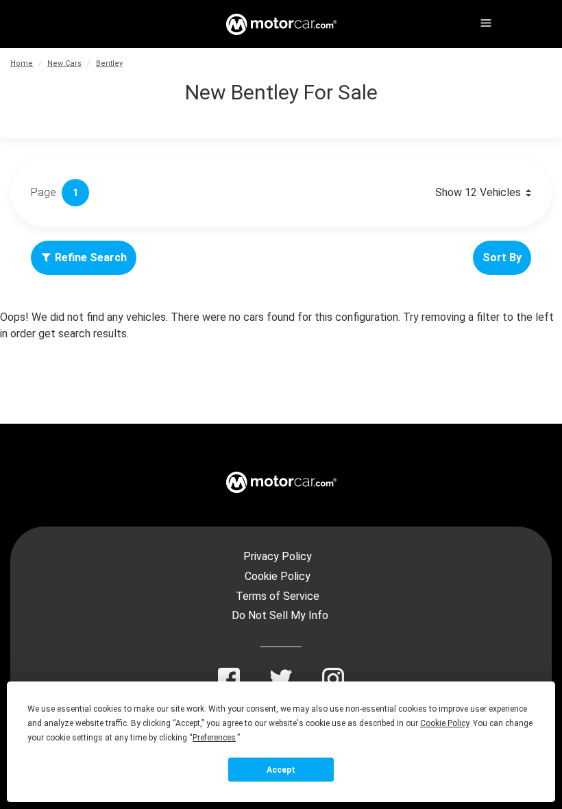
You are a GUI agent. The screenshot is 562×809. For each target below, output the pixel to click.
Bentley (109, 63)
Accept (281, 770)
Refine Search (91, 257)
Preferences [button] (214, 737)
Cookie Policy (277, 576)
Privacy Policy (277, 556)
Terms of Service (277, 596)
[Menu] (484, 20)
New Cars (64, 63)
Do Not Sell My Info (280, 615)
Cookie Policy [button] (444, 723)
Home (21, 63)
